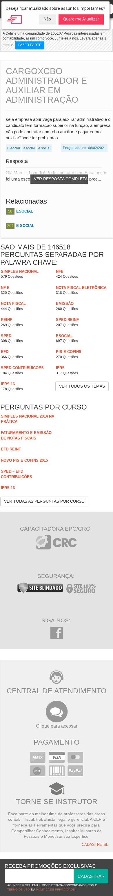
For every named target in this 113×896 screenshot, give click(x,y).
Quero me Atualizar (81, 19)
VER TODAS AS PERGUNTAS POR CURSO (44, 501)
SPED (6, 336)
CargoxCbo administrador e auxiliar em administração (46, 85)
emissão (65, 303)
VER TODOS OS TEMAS (82, 386)
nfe (59, 271)
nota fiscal (13, 303)
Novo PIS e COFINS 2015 (24, 460)
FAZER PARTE (29, 45)
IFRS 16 (8, 384)
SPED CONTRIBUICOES (22, 368)
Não (47, 19)
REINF (6, 320)
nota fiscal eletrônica (81, 287)
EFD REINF (11, 449)
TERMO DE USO (18, 889)
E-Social (25, 225)
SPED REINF (67, 320)
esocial (64, 336)
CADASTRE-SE (95, 845)
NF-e (5, 287)
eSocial (24, 211)
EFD (4, 352)
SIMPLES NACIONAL (20, 271)
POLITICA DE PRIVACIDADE (55, 889)
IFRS (60, 368)
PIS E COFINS (68, 352)
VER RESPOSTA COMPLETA (61, 178)
